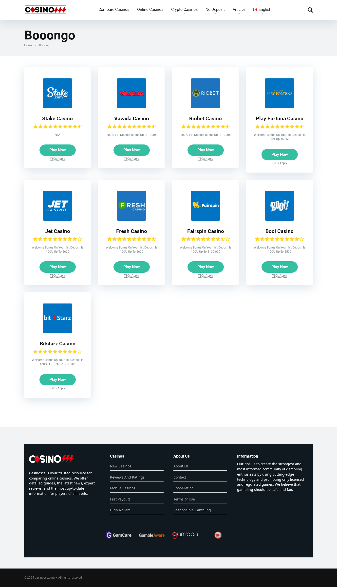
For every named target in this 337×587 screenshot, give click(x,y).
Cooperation (183, 488)
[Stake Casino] (57, 106)
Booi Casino (279, 231)
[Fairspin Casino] (205, 219)
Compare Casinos (113, 9)
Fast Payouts (120, 499)
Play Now (57, 150)
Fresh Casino (131, 231)
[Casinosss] (45, 8)
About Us (180, 466)
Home (28, 45)
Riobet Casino (205, 118)
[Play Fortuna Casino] (279, 106)
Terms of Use (184, 499)
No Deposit (215, 9)
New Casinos (120, 466)
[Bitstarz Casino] (57, 331)
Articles (239, 9)
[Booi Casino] (279, 219)
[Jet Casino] (57, 219)
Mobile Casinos (122, 488)
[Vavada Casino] (131, 106)
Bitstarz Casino (57, 343)
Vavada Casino (131, 118)
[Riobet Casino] (205, 106)
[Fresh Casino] (131, 219)
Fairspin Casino (205, 231)
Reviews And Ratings (127, 477)
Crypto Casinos (184, 9)
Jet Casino (57, 231)
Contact (179, 477)
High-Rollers (120, 510)
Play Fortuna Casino (279, 118)
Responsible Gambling (192, 510)
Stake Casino (57, 118)
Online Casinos (150, 9)
